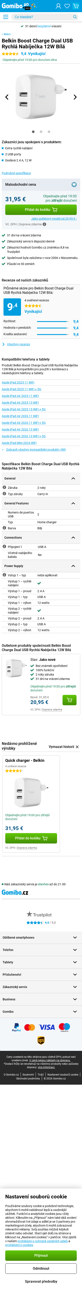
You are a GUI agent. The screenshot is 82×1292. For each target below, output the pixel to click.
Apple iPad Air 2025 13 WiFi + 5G (24, 409)
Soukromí (28, 1074)
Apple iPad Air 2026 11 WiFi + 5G (24, 422)
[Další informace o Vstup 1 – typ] (4, 575)
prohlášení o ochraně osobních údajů (42, 1241)
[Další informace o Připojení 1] (4, 546)
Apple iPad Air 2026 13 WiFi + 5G (24, 436)
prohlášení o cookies (19, 1245)
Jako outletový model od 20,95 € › (54, 218)
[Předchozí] (7, 97)
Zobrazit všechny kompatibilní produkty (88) (36, 449)
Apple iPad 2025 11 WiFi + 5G (21, 389)
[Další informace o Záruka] (4, 487)
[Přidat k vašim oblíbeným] (74, 184)
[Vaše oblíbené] (67, 6)
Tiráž (41, 1074)
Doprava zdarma (52, 709)
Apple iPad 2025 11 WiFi (18, 382)
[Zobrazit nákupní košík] (76, 6)
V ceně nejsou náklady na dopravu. (50, 1060)
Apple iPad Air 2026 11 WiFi (20, 416)
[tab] (33, 131)
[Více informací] (44, 224)
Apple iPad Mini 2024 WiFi (19, 443)
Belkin (7, 34)
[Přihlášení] (58, 6)
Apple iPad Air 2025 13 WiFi (20, 402)
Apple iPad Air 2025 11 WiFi (20, 396)
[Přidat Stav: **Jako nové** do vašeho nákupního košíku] (70, 700)
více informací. (46, 1067)
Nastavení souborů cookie (62, 1074)
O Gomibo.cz (11, 1074)
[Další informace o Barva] (4, 528)
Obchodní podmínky (28, 1078)
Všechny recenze (18, 344)
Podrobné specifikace (16, 173)
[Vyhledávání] (75, 16)
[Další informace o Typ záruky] (4, 493)
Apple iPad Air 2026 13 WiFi (20, 429)
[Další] (75, 97)
